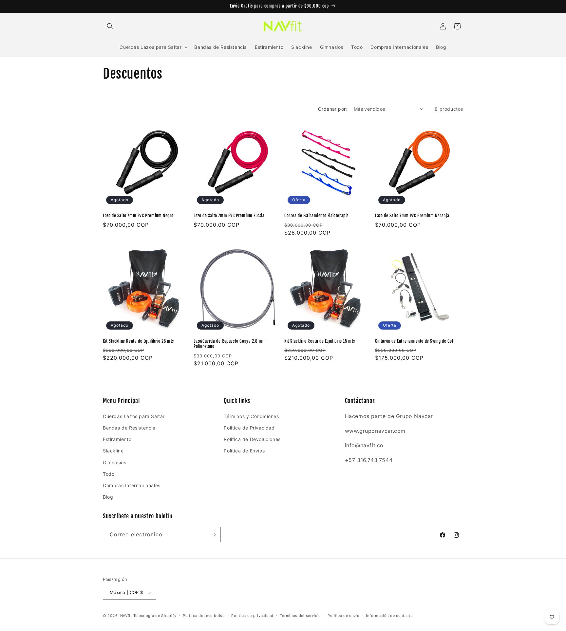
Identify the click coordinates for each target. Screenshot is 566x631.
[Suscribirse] (213, 534)
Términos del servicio (300, 615)
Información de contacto (389, 615)
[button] (110, 26)
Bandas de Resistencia (129, 427)
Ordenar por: (332, 109)
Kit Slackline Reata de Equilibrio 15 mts (319, 341)
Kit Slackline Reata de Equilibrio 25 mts (138, 341)
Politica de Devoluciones (252, 439)
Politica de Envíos (244, 450)
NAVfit (126, 616)
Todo (108, 473)
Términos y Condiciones (251, 416)
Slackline (113, 450)
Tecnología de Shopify (155, 616)
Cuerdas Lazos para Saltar (134, 416)
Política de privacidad (252, 615)
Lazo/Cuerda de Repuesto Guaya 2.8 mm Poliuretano (230, 343)
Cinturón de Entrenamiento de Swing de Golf (415, 341)
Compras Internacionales (131, 485)
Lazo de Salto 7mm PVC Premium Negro (138, 215)
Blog (108, 497)
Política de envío (344, 615)
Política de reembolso (204, 615)
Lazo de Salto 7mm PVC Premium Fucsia (229, 215)
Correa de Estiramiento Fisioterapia (316, 215)
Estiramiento (117, 439)
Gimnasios (114, 462)
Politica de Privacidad (249, 427)
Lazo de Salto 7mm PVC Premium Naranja (412, 215)
